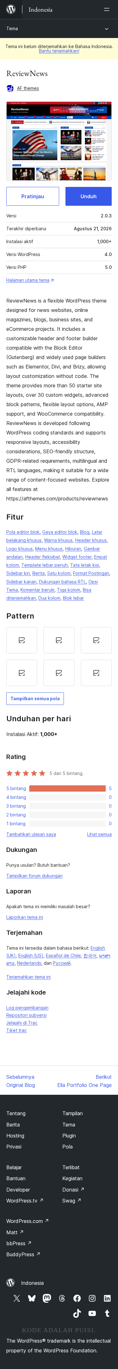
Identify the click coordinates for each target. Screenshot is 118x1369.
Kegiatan (72, 1178)
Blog (84, 532)
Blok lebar (73, 598)
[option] (21, 640)
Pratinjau (32, 196)
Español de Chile (63, 955)
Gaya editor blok (59, 532)
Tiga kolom (68, 589)
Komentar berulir (37, 589)
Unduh (89, 196)
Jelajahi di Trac (21, 1022)
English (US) (30, 955)
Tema (12, 28)
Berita (38, 573)
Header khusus (91, 540)
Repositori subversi (26, 1015)
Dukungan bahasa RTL (62, 581)
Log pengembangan (27, 1007)
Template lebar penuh (44, 565)
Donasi (73, 1189)
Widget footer (77, 556)
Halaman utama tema (27, 280)
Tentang (15, 1113)
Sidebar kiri (18, 573)
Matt (15, 1232)
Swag (71, 1200)
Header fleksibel (42, 556)
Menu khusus (49, 548)
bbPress (19, 1243)
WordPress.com (27, 1221)
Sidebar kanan (21, 581)
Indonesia (32, 1283)
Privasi (13, 1146)
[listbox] (59, 656)
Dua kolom (49, 598)
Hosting (15, 1135)
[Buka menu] (108, 9)
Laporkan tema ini (24, 917)
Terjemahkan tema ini (28, 976)
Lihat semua (99, 834)
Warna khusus (58, 540)
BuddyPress (23, 1254)
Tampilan (72, 1113)
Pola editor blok (23, 532)
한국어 (90, 955)
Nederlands (29, 963)
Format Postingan (91, 573)
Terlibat (71, 1167)
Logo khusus (19, 548)
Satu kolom (58, 573)
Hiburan (73, 548)
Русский (61, 963)
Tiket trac (16, 1030)
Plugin (69, 1135)
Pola (67, 1146)
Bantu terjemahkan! (59, 50)
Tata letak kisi (84, 565)
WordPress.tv (25, 1200)
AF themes (28, 88)
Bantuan (15, 1178)
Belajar (14, 1167)
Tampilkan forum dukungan (34, 875)
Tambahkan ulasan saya (31, 834)
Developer (18, 1189)
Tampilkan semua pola (35, 698)
